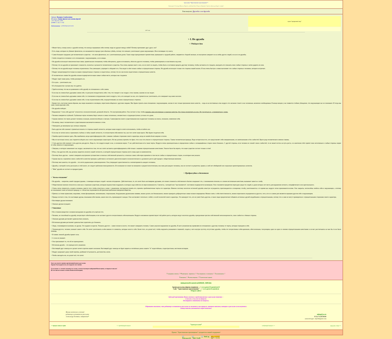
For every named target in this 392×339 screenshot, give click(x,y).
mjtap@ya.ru (321, 314)
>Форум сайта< (196, 291)
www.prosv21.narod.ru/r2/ (210, 287)
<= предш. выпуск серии (58, 325)
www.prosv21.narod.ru (211, 289)
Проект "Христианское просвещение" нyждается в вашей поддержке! (196, 332)
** (196, 324)
